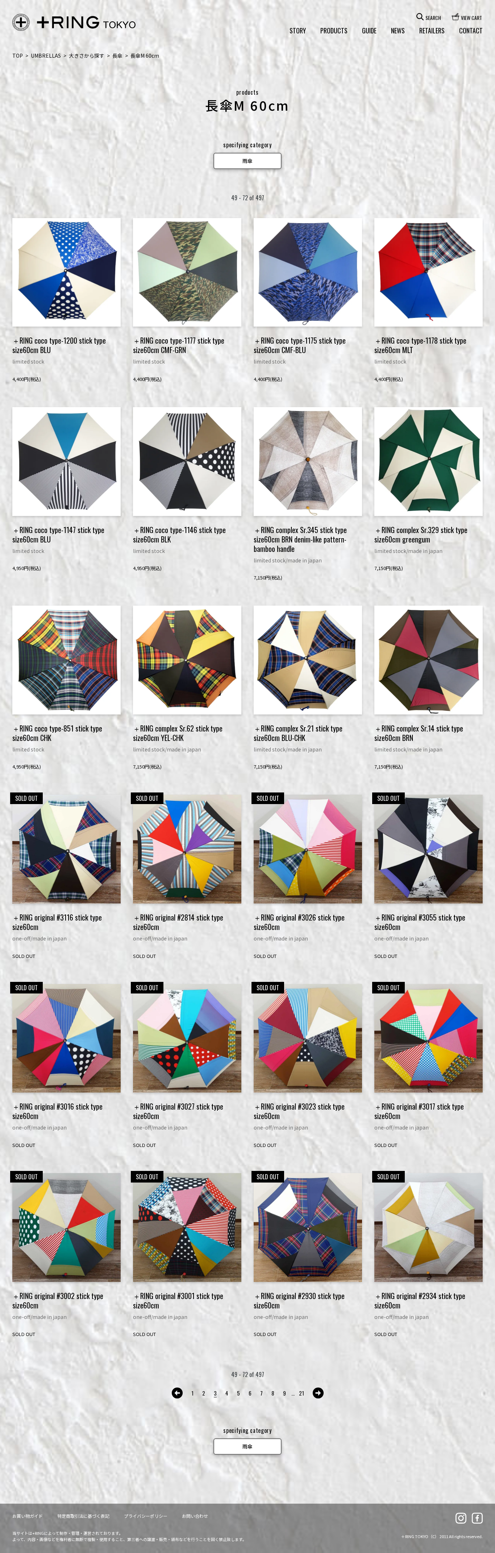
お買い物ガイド (27, 1516)
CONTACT (471, 30)
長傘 (117, 55)
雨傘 (247, 160)
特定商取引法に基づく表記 (83, 1516)
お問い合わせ (195, 1516)
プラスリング (74, 22)
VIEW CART (471, 17)
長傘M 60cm (144, 55)
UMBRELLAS (46, 55)
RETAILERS (432, 30)
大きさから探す (86, 55)
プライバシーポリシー (145, 1516)
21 (301, 1393)
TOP (17, 55)
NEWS (398, 30)
